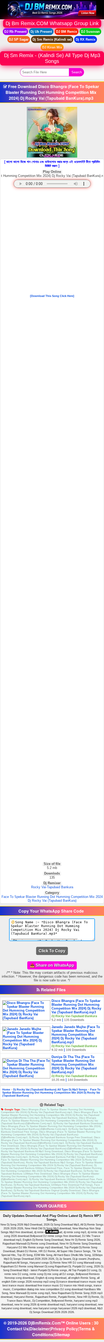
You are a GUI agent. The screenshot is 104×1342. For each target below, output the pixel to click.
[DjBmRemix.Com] (52, 9)
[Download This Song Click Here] (52, 295)
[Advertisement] (52, 242)
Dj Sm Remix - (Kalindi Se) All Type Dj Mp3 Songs (52, 58)
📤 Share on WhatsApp (52, 965)
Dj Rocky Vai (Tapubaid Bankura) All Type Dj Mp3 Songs (50, 1089)
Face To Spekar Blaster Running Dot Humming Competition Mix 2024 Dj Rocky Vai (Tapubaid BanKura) (52, 898)
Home (6, 1089)
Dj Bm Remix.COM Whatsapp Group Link (52, 23)
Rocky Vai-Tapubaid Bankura (52, 887)
